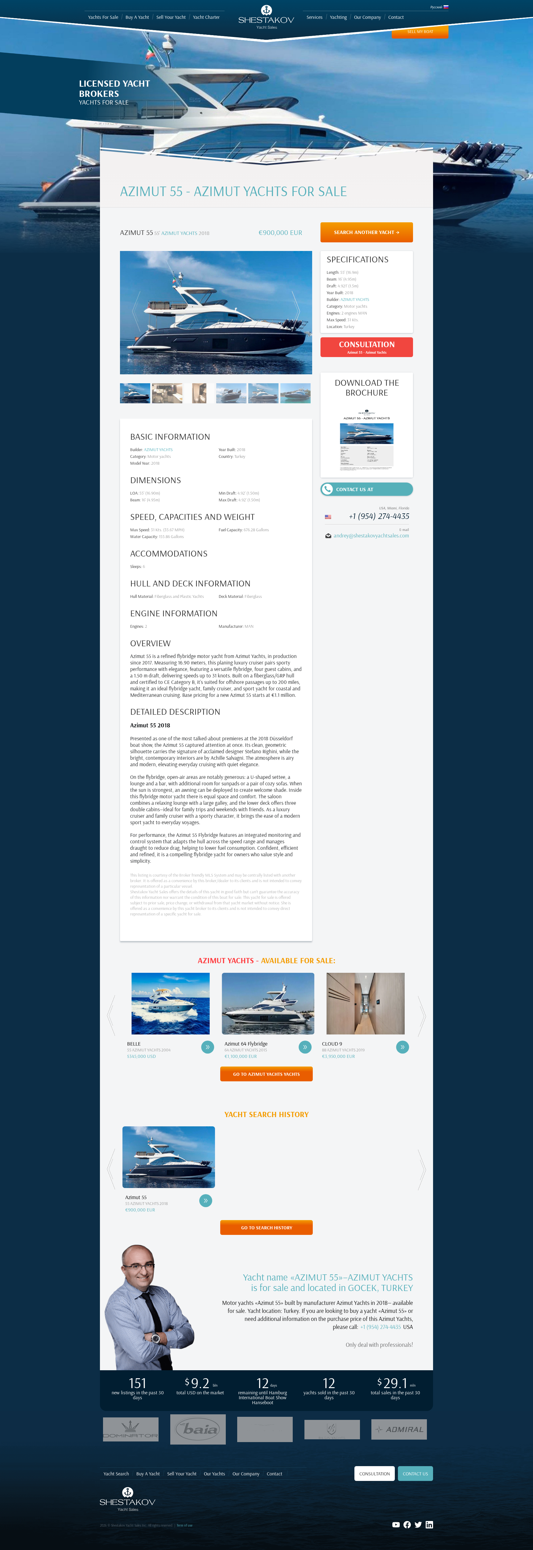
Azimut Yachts (179, 232)
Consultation (374, 1473)
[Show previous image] (137, 311)
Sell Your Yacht (181, 1473)
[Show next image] (294, 311)
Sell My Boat (420, 31)
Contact (274, 1473)
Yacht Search (116, 1473)
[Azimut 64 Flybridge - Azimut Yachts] (206, 1047)
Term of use (184, 1525)
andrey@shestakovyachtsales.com (371, 535)
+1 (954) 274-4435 (379, 515)
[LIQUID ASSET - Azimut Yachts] (401, 1047)
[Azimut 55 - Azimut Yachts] (205, 1200)
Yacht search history (267, 1114)
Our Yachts (214, 1473)
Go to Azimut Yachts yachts (266, 1074)
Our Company (246, 1473)
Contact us (415, 1473)
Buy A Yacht (148, 1473)
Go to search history (266, 1227)
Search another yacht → (366, 232)
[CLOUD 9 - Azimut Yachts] (304, 1047)
